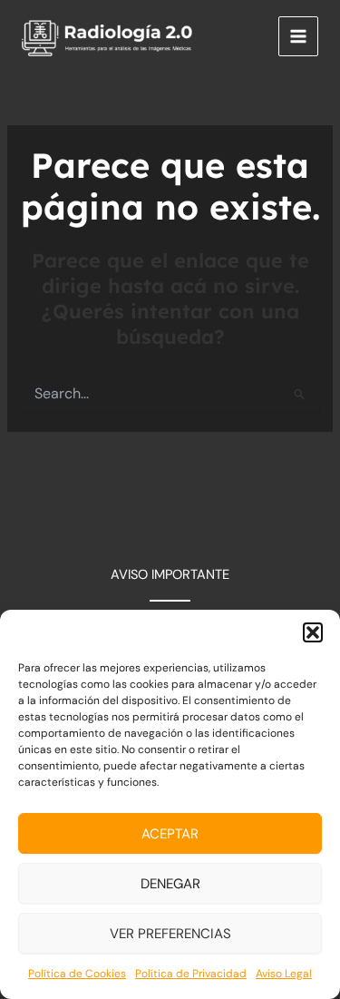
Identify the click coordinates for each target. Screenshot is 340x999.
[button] (313, 632)
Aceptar (170, 834)
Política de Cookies (77, 973)
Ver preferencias (170, 934)
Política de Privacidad (191, 973)
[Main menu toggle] (298, 36)
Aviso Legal (284, 973)
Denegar (170, 884)
